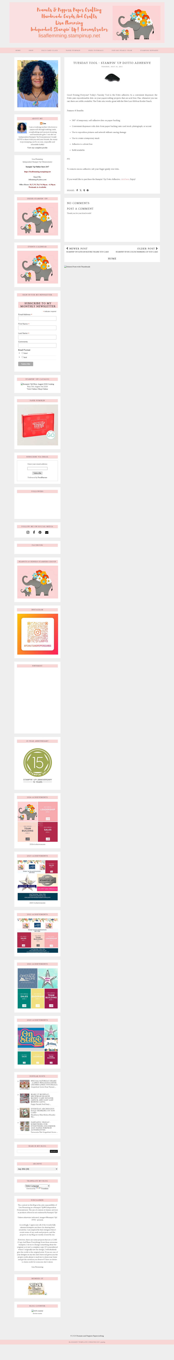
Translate (44, 1189)
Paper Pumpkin (73, 50)
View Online (32, 389)
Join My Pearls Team (122, 50)
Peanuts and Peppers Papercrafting (90, 1336)
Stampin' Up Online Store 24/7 (37, 167)
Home (18, 50)
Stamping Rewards (149, 50)
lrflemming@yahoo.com (37, 179)
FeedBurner (42, 477)
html (25, 353)
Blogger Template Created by (87, 1342)
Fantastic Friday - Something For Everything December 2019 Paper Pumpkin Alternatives (43, 1126)
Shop (31, 50)
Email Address (25, 314)
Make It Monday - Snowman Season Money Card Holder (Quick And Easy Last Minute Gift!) (42, 1098)
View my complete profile (37, 148)
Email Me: (37, 177)
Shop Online (43, 389)
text (25, 357)
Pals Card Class (50, 50)
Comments (23, 342)
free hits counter (37, 1313)
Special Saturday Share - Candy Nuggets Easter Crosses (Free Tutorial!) (44, 1083)
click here (125, 179)
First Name (23, 324)
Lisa (44, 123)
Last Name (23, 333)
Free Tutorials (96, 50)
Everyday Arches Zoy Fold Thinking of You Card (43, 1111)
